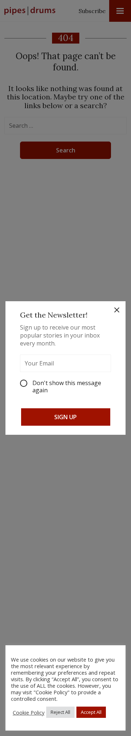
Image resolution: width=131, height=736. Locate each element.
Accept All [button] (91, 712)
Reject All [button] (60, 712)
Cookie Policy (28, 712)
